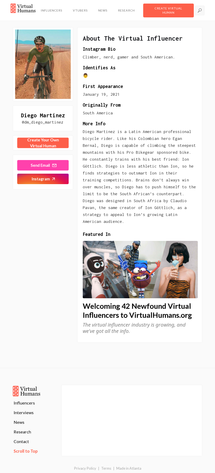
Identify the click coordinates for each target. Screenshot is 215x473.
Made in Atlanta (128, 468)
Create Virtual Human (168, 10)
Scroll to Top (26, 451)
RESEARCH (126, 10)
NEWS (103, 10)
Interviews (24, 412)
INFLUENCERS (51, 10)
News (19, 422)
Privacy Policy (85, 468)
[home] (22, 10)
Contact (21, 441)
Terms (106, 468)
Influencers (24, 402)
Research (22, 431)
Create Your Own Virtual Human (43, 143)
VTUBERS (80, 10)
